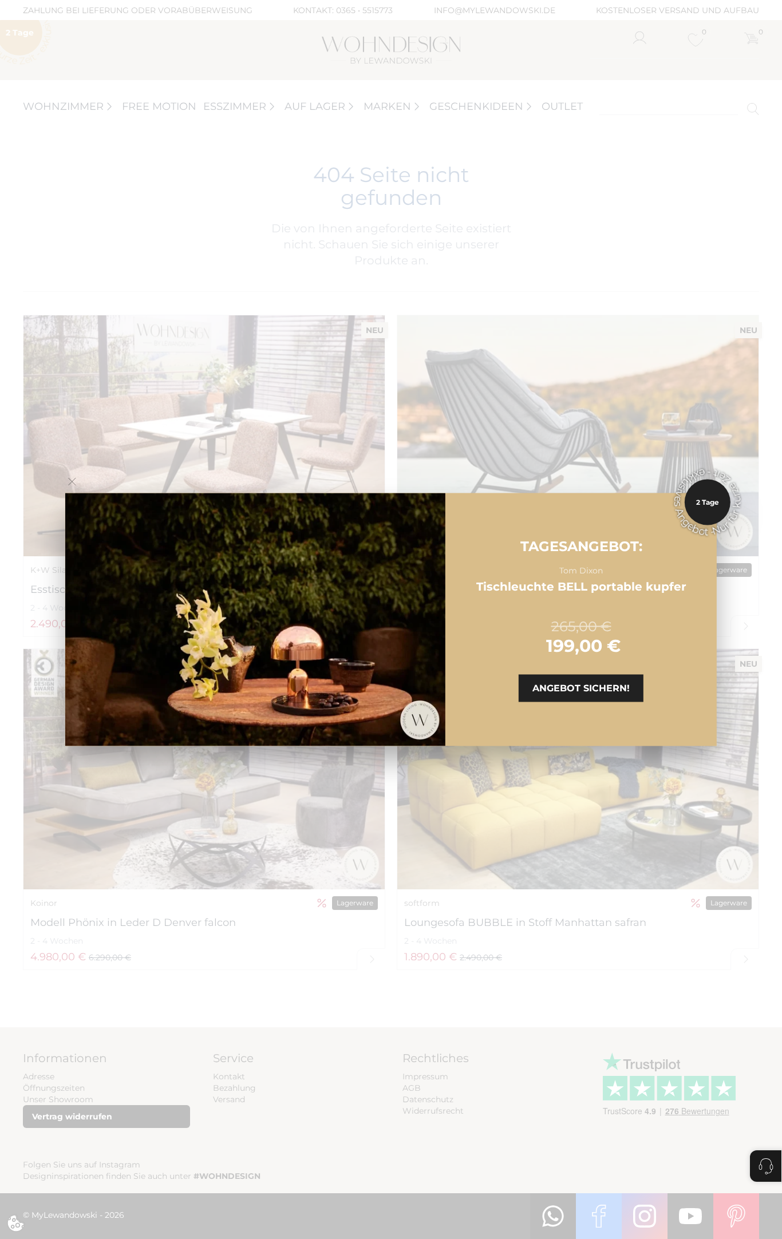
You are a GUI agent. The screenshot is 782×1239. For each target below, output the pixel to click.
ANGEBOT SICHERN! (581, 687)
